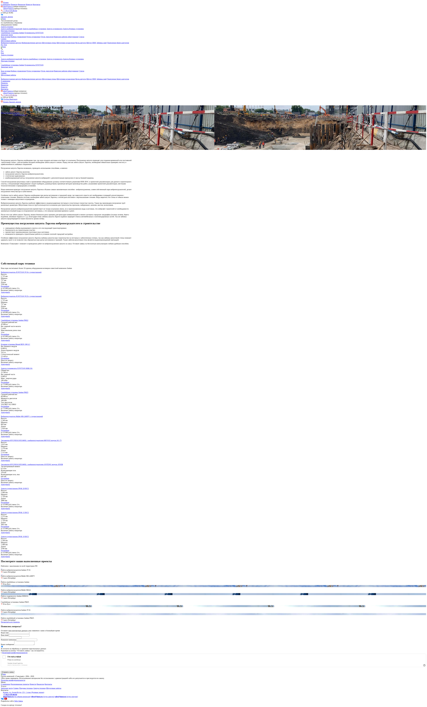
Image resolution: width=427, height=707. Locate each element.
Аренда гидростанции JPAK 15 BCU (15, 512)
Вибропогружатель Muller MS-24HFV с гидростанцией (22, 416)
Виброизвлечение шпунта (31, 43)
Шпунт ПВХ (91, 43)
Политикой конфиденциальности (14, 653)
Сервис (3, 39)
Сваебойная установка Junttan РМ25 (14, 392)
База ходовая (5, 37)
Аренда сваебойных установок (34, 29)
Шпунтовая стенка (49, 43)
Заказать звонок (7, 17)
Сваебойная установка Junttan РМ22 (14, 320)
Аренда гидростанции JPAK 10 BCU (15, 536)
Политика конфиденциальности (13, 680)
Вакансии (21, 4)
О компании (5, 4)
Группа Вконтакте (10, 99)
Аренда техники (7, 27)
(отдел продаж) (66, 697)
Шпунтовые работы (8, 41)
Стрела (81, 37)
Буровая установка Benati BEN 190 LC (15, 344)
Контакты (36, 4)
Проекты (14, 4)
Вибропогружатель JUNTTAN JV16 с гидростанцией (21, 272)
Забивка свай (102, 43)
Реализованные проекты (20, 684)
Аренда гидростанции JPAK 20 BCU (15, 488)
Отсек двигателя (47, 37)
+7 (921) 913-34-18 (19, 115)
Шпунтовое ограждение (66, 43)
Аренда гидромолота (54, 29)
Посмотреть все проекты (10, 622)
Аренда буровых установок (73, 29)
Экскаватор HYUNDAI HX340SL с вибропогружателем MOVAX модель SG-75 (31, 440)
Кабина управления (18, 37)
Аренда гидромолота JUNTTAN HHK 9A (16, 368)
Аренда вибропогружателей (11, 29)
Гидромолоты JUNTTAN (34, 33)
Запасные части (7, 35)
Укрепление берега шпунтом (118, 43)
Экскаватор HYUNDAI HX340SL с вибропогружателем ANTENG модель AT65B (32, 464)
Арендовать (5, 292)
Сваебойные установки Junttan (12, 33)
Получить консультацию (10, 113)
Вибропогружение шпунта (11, 43)
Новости (29, 4)
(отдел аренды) (42, 697)
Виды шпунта (80, 43)
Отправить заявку (8, 672)
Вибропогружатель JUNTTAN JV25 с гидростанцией (21, 296)
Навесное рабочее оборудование (66, 37)
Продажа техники (7, 31)
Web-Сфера (18, 701)
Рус (2, 45)
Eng (5, 45)
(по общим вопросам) (16, 697)
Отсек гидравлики (33, 37)
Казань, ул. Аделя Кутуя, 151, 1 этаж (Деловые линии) (23, 692)
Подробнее (5, 286)
